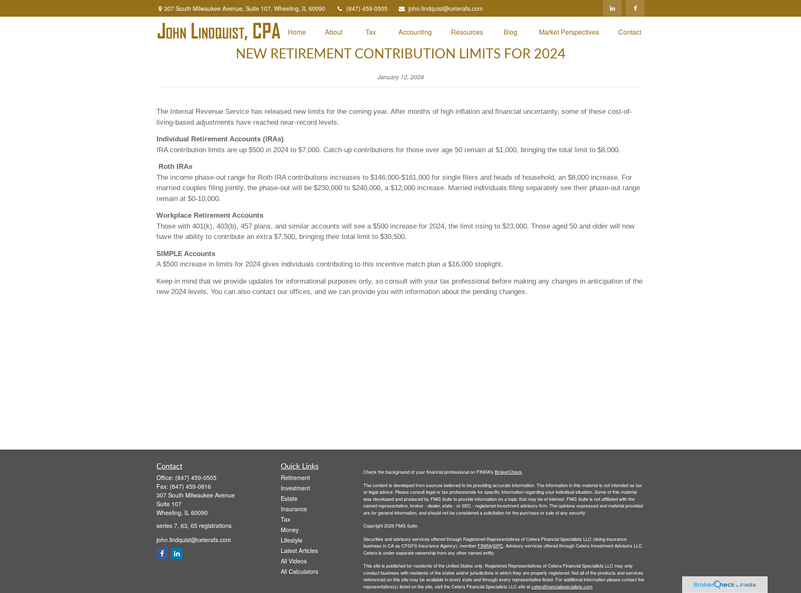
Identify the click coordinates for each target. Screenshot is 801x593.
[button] (297, 31)
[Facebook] (635, 8)
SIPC (498, 545)
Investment (295, 488)
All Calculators (299, 571)
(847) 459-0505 (367, 8)
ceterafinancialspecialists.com (561, 586)
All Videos (294, 561)
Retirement (295, 477)
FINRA (484, 545)
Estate (289, 498)
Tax (285, 519)
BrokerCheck (508, 471)
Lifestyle (291, 540)
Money (290, 529)
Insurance (294, 509)
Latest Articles (299, 550)
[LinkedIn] (612, 8)
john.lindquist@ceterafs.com (445, 8)
